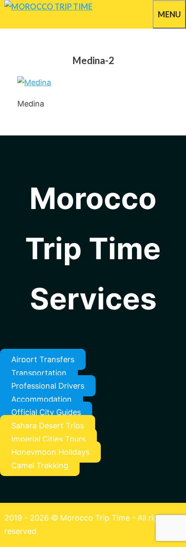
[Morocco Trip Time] (48, 6)
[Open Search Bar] (148, 13)
